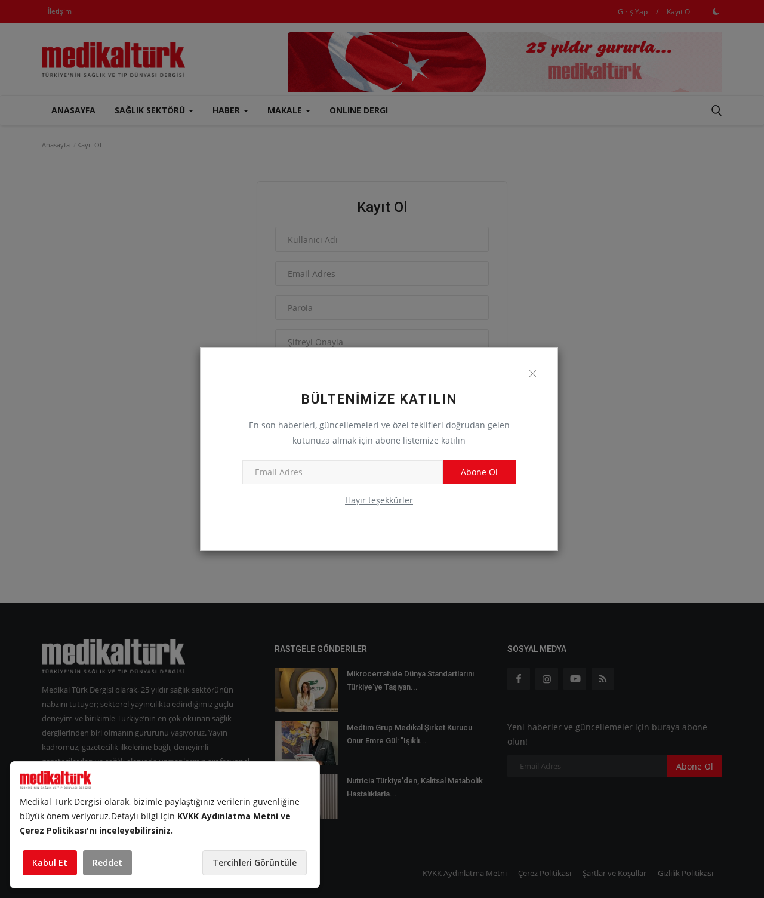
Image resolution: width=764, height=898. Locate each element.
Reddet (107, 862)
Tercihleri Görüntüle (254, 862)
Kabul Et (49, 862)
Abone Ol (479, 472)
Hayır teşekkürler (379, 500)
